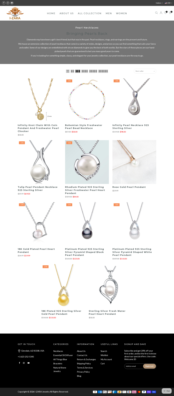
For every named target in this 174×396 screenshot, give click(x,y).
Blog (79, 376)
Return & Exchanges (86, 359)
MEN (109, 13)
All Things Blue (60, 359)
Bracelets (57, 363)
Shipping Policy (84, 363)
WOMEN (121, 13)
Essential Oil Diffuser (63, 355)
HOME (51, 13)
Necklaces (58, 351)
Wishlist (104, 355)
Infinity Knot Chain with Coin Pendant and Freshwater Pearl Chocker (38, 128)
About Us (81, 351)
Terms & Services (85, 367)
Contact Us (82, 355)
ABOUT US (67, 13)
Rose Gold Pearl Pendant (129, 187)
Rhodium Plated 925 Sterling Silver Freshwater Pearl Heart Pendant (85, 190)
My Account (106, 359)
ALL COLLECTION (90, 13)
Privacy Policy (83, 371)
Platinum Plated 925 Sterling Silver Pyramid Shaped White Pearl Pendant (132, 252)
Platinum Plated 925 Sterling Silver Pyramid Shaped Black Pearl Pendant (84, 252)
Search (104, 351)
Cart (103, 363)
